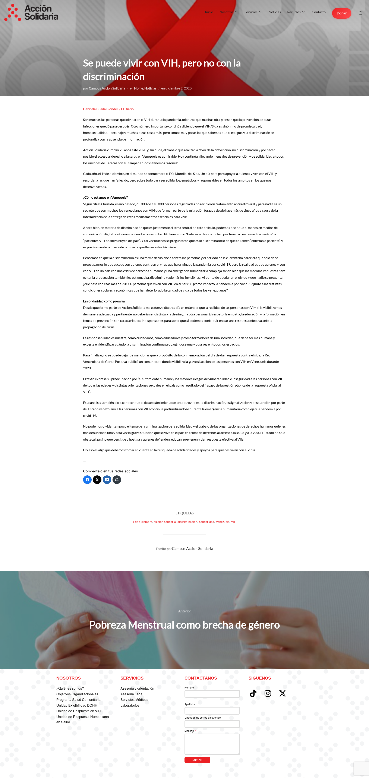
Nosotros (226, 12)
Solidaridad (206, 521)
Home (138, 88)
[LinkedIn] (107, 479)
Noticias (275, 12)
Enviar (197, 759)
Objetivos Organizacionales (77, 694)
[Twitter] (97, 479)
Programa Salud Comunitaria (78, 699)
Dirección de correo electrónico (203, 717)
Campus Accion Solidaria (107, 88)
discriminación (187, 521)
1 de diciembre (142, 521)
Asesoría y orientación (137, 688)
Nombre (190, 687)
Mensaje (190, 731)
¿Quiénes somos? (70, 688)
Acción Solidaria (165, 521)
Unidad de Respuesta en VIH (78, 710)
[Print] (117, 479)
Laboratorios (129, 705)
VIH (233, 521)
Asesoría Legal (131, 694)
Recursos (294, 12)
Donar (342, 13)
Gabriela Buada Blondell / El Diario (108, 109)
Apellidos (189, 704)
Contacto (319, 12)
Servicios (251, 12)
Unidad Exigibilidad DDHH (76, 705)
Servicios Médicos (134, 699)
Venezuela (222, 521)
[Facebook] (87, 479)
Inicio (209, 12)
